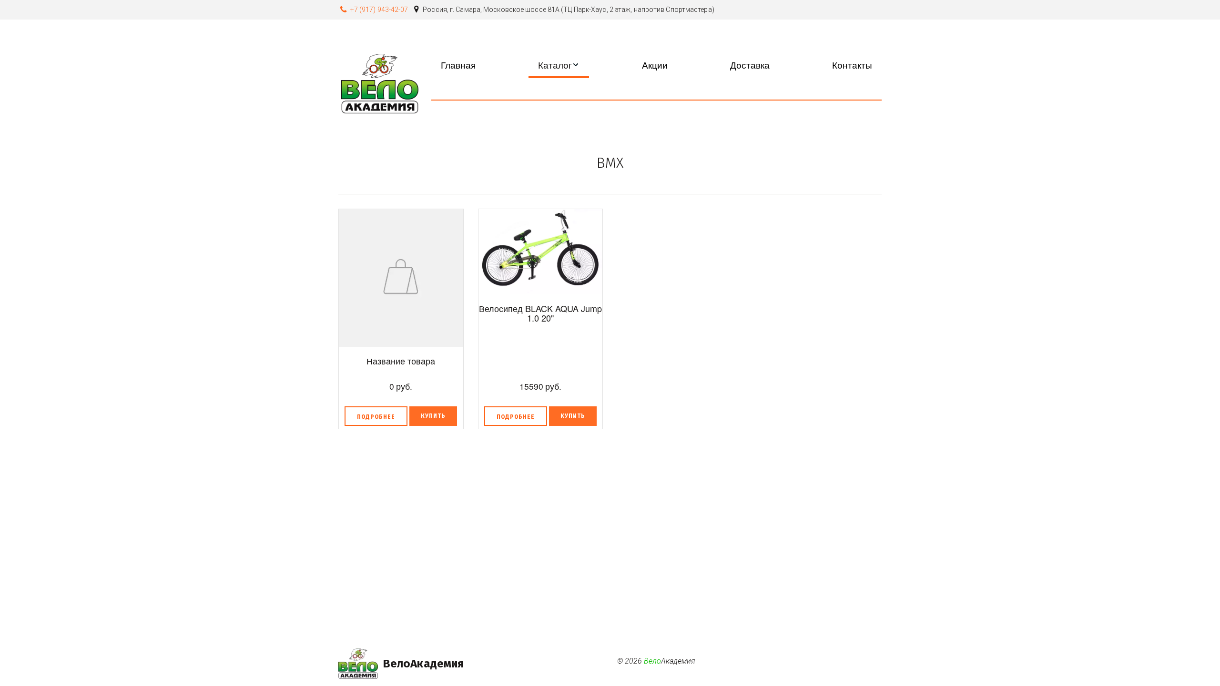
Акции (655, 64)
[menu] (656, 64)
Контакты (852, 64)
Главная (458, 64)
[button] (559, 64)
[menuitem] (458, 64)
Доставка (750, 64)
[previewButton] (376, 416)
